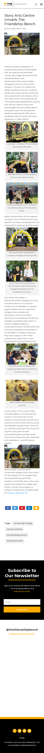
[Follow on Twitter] (20, 731)
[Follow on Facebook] (15, 731)
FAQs (22, 738)
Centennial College (23, 523)
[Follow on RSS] (29, 731)
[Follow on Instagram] (24, 731)
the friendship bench (16, 535)
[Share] (36, 508)
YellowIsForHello (14, 541)
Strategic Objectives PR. (17, 493)
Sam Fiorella (11, 29)
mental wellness (14, 529)
